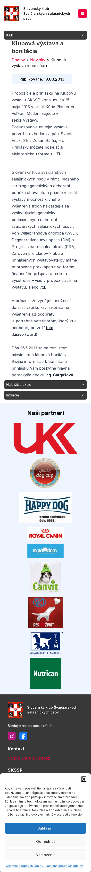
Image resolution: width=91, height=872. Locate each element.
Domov (18, 59)
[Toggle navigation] (82, 13)
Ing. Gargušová (59, 375)
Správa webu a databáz (29, 758)
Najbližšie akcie (18, 384)
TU (59, 154)
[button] (83, 779)
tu (43, 287)
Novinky (37, 59)
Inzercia (12, 395)
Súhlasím (45, 828)
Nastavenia (46, 854)
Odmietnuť (45, 841)
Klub (9, 35)
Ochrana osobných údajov (24, 866)
